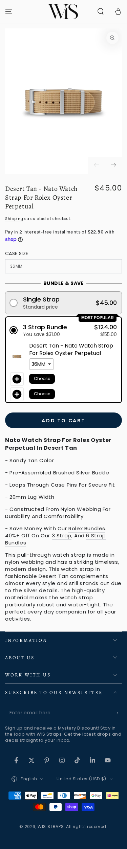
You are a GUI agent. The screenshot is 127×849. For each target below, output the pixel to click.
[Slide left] (96, 165)
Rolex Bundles (86, 528)
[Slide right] (113, 165)
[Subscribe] (118, 713)
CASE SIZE (16, 253)
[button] (100, 11)
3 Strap (61, 535)
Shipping (14, 218)
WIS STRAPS (51, 826)
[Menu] (9, 11)
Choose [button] (42, 378)
